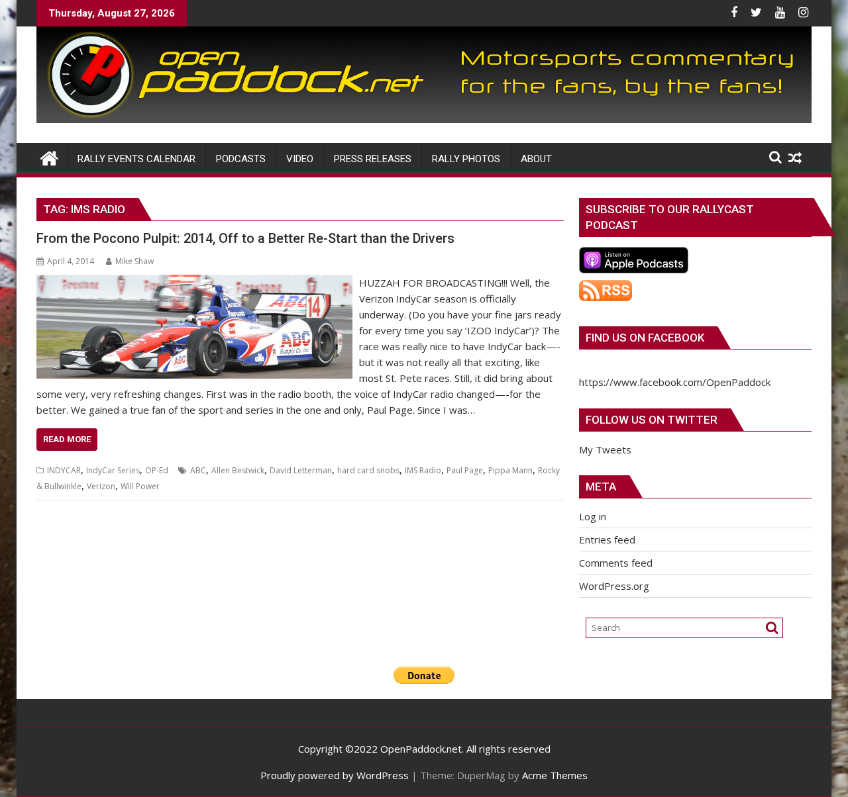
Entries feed (607, 539)
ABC (198, 470)
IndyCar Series (113, 470)
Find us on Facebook (645, 337)
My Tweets (605, 449)
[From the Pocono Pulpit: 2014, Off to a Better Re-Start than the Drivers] (194, 282)
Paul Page (465, 470)
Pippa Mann (510, 470)
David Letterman (301, 470)
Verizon (101, 486)
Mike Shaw (134, 261)
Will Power (140, 486)
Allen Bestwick (237, 470)
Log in (592, 516)
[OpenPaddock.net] (424, 119)
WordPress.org (614, 585)
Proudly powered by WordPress (334, 775)
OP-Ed (156, 470)
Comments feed (616, 562)
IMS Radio (423, 470)
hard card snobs (368, 470)
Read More (67, 439)
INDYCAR (64, 470)
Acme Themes (555, 775)
